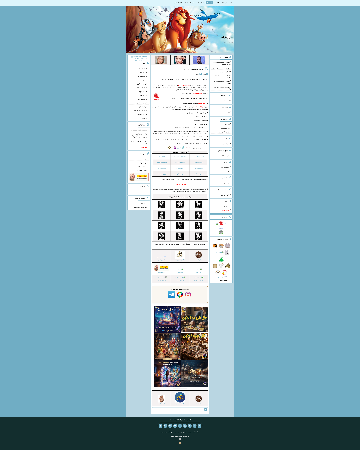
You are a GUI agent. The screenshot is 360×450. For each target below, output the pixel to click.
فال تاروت (217, 2)
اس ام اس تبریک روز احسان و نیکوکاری (223, 76)
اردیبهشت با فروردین (198, 156)
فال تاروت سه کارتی (142, 83)
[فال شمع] (167, 346)
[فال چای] (194, 373)
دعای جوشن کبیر (225, 167)
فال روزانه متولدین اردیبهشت (193, 69)
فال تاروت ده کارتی (142, 103)
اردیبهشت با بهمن (180, 174)
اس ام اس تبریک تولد (224, 71)
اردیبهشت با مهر (198, 168)
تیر (185, 147)
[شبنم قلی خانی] (161, 60)
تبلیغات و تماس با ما (177, 2)
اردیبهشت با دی (198, 174)
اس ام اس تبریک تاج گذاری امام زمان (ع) (222, 88)
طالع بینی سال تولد (225, 280)
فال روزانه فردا (143, 203)
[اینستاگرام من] (185, 426)
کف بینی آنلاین (161, 259)
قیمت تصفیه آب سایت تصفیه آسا (139, 130)
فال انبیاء (198, 272)
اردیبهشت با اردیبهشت (180, 156)
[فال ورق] (167, 373)
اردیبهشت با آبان (180, 168)
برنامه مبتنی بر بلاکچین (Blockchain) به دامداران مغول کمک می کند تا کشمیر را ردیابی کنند (139, 136)
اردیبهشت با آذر (162, 168)
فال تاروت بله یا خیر (142, 114)
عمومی (198, 409)
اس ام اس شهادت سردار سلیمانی (221, 68)
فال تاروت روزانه (198, 280)
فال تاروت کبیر (143, 72)
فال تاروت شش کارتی (141, 95)
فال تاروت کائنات (180, 280)
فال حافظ (224, 2)
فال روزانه (209, 2)
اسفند (166, 147)
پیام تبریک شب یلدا (142, 170)
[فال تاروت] (194, 319)
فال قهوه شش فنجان (224, 132)
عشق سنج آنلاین (225, 194)
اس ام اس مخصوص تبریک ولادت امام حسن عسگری (222, 63)
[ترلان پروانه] (180, 60)
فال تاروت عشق (143, 106)
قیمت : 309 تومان (139, 58)
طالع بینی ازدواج (226, 155)
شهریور (179, 147)
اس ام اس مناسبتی (189, 2)
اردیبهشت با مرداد (180, 162)
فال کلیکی (227, 183)
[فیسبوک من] (190, 426)
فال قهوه (227, 124)
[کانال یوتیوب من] (165, 426)
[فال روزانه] (167, 319)
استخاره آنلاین (200, 2)
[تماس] (180, 426)
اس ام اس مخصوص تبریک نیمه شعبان (222, 82)
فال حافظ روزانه (143, 162)
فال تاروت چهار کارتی (141, 87)
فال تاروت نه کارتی (142, 99)
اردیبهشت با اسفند (161, 174)
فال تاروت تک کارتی (142, 80)
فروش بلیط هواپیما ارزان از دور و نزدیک (139, 142)
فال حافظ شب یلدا (142, 166)
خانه (231, 2)
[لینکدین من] (160, 426)
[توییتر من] (175, 426)
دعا (229, 171)
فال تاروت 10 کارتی (161, 280)
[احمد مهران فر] (199, 60)
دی (172, 147)
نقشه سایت (174, 436)
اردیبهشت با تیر (198, 162)
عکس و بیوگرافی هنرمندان (140, 207)
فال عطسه (180, 272)
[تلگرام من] (194, 426)
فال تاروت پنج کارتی (142, 91)
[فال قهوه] (194, 346)
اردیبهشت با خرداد (161, 156)
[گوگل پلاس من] (170, 426)
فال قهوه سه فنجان (225, 128)
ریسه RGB (227, 206)
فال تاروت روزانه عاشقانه (140, 110)
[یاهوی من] (199, 426)
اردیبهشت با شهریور (161, 162)
